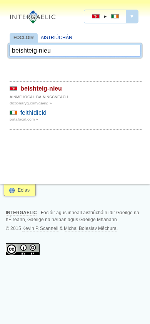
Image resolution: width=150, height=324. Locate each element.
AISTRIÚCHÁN (56, 37)
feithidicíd (33, 112)
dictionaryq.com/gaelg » (31, 103)
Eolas (24, 190)
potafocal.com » (24, 119)
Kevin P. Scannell (40, 228)
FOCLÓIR (23, 37)
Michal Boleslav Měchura (90, 228)
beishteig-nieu (41, 88)
